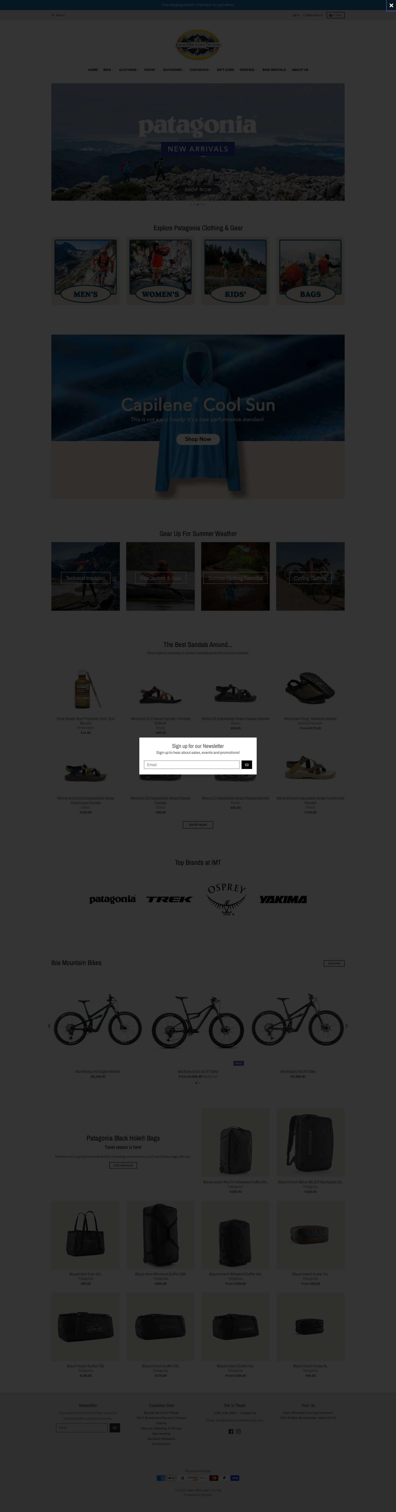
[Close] (391, 5)
